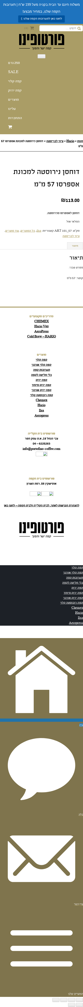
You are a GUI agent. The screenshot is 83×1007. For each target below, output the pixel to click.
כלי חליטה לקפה (41, 375)
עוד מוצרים (12, 231)
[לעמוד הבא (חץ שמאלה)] (71, 1005)
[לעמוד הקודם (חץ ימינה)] (79, 1005)
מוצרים (13, 100)
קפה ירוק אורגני (41, 390)
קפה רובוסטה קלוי (41, 395)
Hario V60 (41, 326)
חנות (80, 141)
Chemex (41, 400)
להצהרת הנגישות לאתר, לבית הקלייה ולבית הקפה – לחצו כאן (41, 505)
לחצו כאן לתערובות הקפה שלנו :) (41, 18)
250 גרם (14, 63)
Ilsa (41, 410)
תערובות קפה (41, 370)
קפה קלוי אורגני (41, 365)
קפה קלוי (15, 81)
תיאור (75, 246)
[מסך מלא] (71, 1000)
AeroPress (41, 331)
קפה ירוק (15, 90)
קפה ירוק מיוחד (41, 385)
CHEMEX (41, 321)
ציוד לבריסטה (54, 141)
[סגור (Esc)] (55, 1000)
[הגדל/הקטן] (79, 1000)
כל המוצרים (28, 231)
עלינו (12, 109)
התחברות (15, 118)
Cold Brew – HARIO (41, 336)
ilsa (38, 231)
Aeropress (42, 415)
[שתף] (63, 1000)
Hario (70, 141)
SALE (13, 72)
